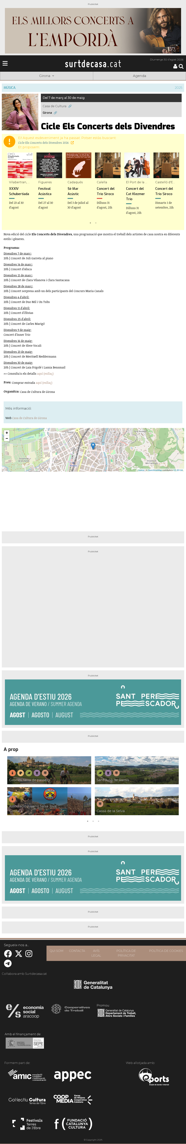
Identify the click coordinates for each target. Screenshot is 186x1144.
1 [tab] (90, 222)
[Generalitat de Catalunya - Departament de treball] (117, 1017)
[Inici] (93, 63)
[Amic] (27, 1077)
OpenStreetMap (155, 470)
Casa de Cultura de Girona (29, 418)
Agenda (139, 76)
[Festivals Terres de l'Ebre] (27, 1125)
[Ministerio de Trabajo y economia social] (25, 1046)
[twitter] (19, 955)
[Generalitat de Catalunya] (93, 988)
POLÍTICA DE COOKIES (166, 951)
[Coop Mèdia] (73, 1101)
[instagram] (28, 955)
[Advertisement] (93, 500)
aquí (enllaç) (45, 374)
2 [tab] (96, 222)
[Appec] (73, 1077)
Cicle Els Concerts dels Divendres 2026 (43, 143)
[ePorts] (154, 1077)
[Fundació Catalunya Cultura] (73, 1125)
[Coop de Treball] (71, 1012)
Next (176, 188)
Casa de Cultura (54, 106)
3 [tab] (98, 821)
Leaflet (141, 470)
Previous (9, 188)
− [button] (7, 438)
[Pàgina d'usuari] (175, 67)
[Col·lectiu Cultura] (27, 1101)
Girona (47, 113)
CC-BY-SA (178, 470)
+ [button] (7, 433)
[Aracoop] (25, 1012)
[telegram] (8, 965)
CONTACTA (77, 951)
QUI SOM (56, 951)
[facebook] (8, 955)
